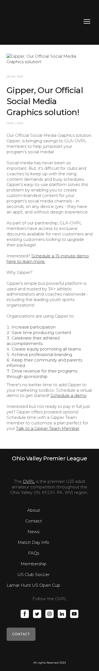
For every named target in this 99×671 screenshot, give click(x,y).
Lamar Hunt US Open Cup (33, 585)
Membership (33, 563)
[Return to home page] (30, 21)
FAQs (33, 553)
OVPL (29, 481)
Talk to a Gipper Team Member (47, 428)
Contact (33, 521)
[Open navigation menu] (86, 21)
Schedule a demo (68, 395)
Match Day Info (33, 542)
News (33, 531)
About (33, 510)
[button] (25, 614)
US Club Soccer (33, 574)
